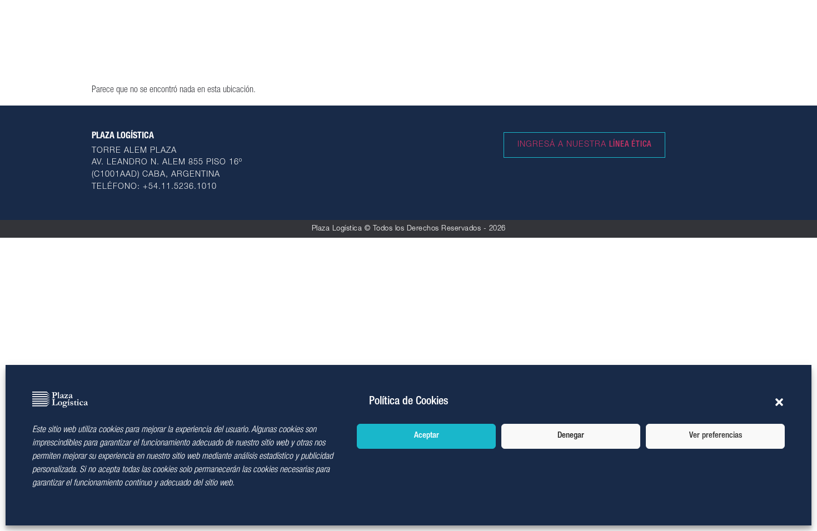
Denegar (570, 436)
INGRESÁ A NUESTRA (584, 145)
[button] (779, 402)
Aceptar (426, 436)
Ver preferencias (715, 436)
